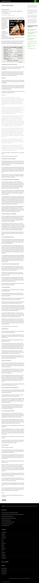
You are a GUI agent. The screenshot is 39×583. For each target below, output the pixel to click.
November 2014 (4, 571)
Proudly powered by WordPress (6, 581)
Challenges (3, 535)
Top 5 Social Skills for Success (32, 41)
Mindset (3, 546)
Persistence (3, 552)
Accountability (4, 532)
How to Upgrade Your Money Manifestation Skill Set (32, 30)
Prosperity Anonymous (6, 1)
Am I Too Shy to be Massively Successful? (8, 521)
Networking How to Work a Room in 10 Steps (32, 39)
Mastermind (3, 543)
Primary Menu (38, 1)
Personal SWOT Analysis (31, 48)
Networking (3, 548)
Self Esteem (7, 9)
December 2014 (4, 570)
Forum (3, 539)
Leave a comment (12, 15)
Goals (2, 541)
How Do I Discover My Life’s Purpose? (8, 516)
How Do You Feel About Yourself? (12, 12)
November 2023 (4, 568)
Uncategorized (4, 557)
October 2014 (4, 573)
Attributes (3, 9)
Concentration (4, 537)
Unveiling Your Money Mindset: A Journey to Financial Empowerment (32, 33)
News (2, 550)
